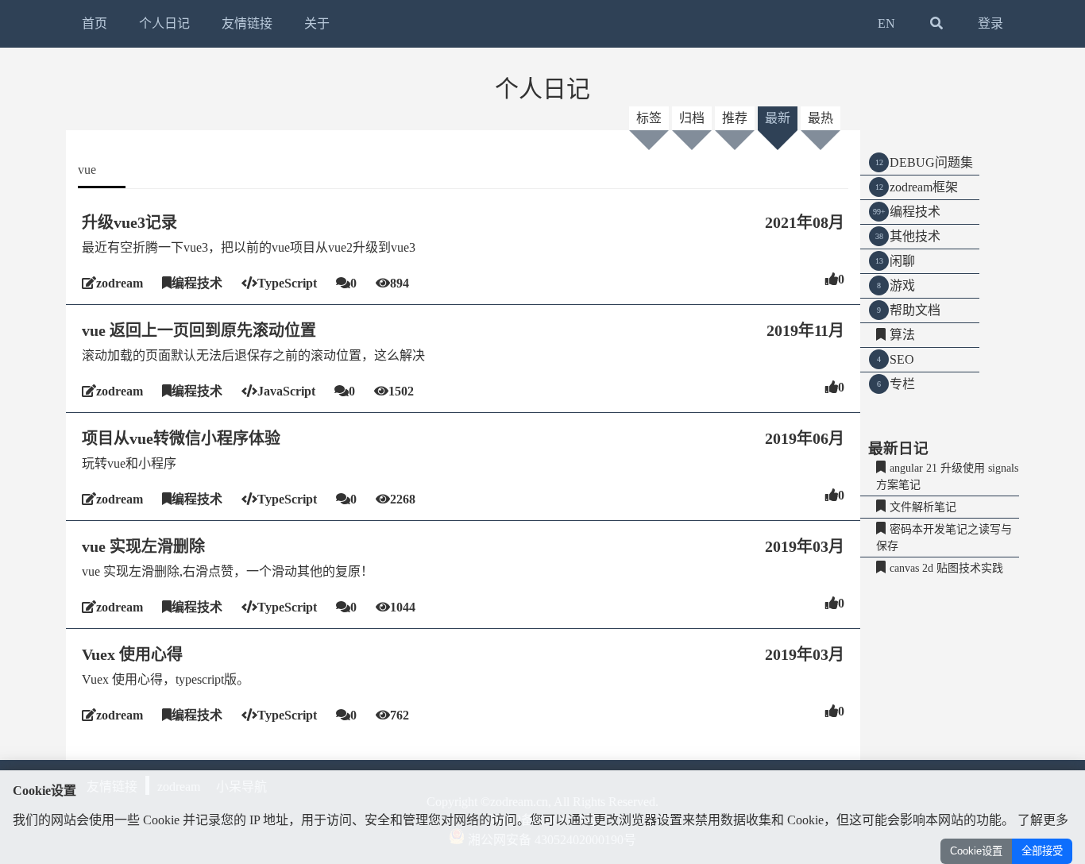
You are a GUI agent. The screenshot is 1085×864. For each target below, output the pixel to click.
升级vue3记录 (129, 222)
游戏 (902, 285)
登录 (990, 23)
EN (886, 23)
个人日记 (164, 23)
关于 (317, 23)
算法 (902, 334)
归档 (692, 118)
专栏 (902, 384)
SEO (902, 359)
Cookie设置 (976, 851)
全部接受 (1042, 851)
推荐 (734, 118)
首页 (94, 23)
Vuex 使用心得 (132, 654)
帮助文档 (915, 310)
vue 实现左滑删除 (143, 546)
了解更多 (1042, 820)
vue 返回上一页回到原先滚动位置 (199, 330)
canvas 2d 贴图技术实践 (946, 568)
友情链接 (247, 23)
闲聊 (902, 261)
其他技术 (915, 236)
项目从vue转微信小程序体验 (181, 438)
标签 (649, 118)
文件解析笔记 (923, 507)
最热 (820, 118)
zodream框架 (924, 187)
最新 (777, 118)
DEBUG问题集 (931, 162)
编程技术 (915, 211)
